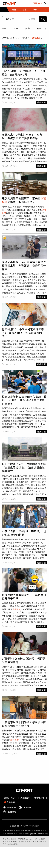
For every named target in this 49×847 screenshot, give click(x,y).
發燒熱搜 (10, 802)
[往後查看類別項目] (43, 9)
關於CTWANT (10, 798)
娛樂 (27, 28)
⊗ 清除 (32, 19)
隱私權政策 (8, 841)
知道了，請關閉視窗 (40, 833)
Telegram (11, 811)
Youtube (26, 807)
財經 (39, 28)
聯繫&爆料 (25, 798)
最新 (14, 9)
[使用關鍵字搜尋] (43, 19)
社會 (16, 28)
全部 (4, 28)
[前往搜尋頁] (45, 3)
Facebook (11, 807)
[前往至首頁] (9, 3)
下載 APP (37, 3)
